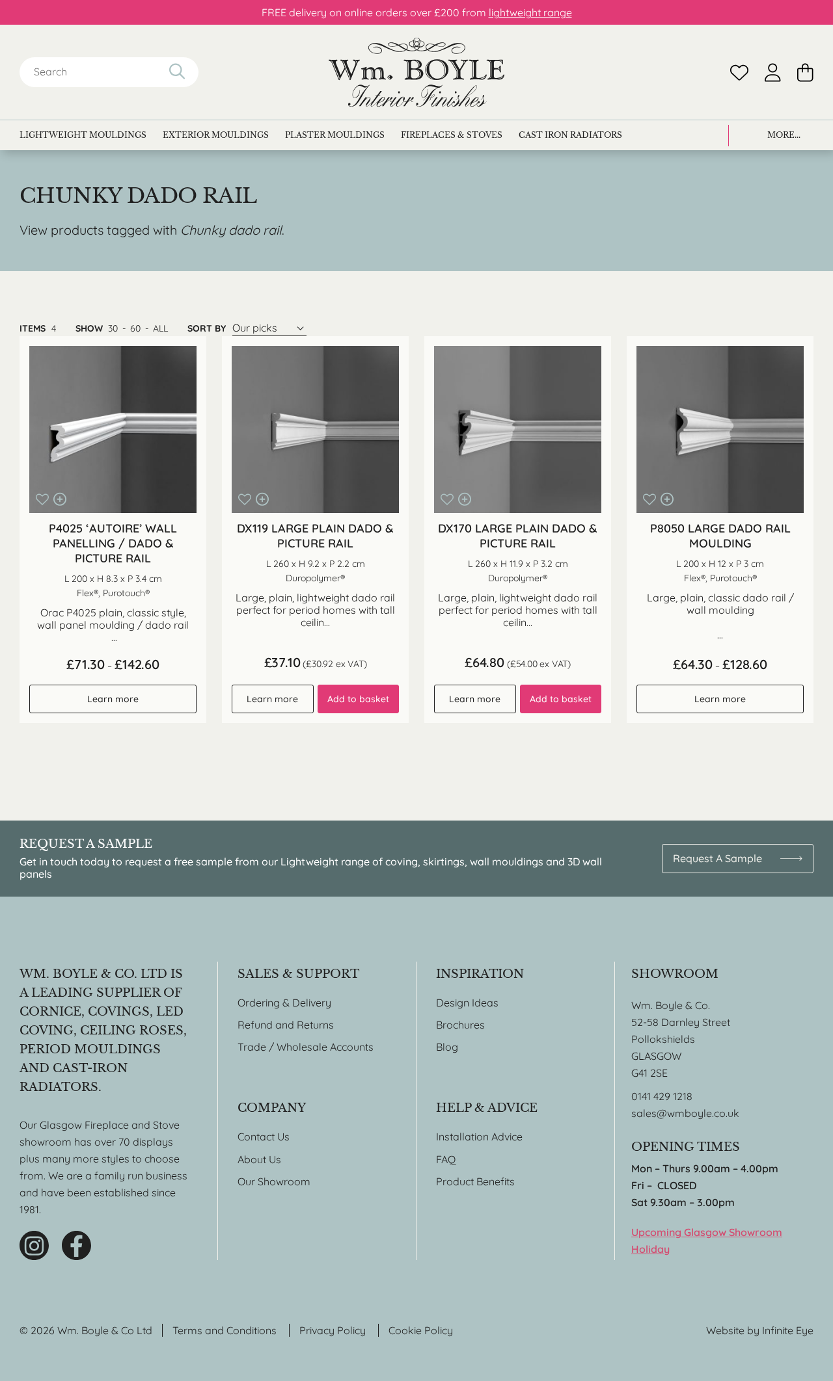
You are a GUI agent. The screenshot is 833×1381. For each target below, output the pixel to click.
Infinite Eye (787, 1330)
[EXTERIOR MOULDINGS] (216, 135)
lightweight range (530, 12)
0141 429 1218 (661, 1096)
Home (416, 72)
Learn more (113, 699)
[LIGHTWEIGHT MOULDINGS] (83, 135)
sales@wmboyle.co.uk (685, 1113)
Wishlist (739, 72)
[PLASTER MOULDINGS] (335, 135)
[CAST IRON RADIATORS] (570, 135)
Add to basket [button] (358, 699)
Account (773, 72)
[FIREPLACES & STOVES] (451, 135)
